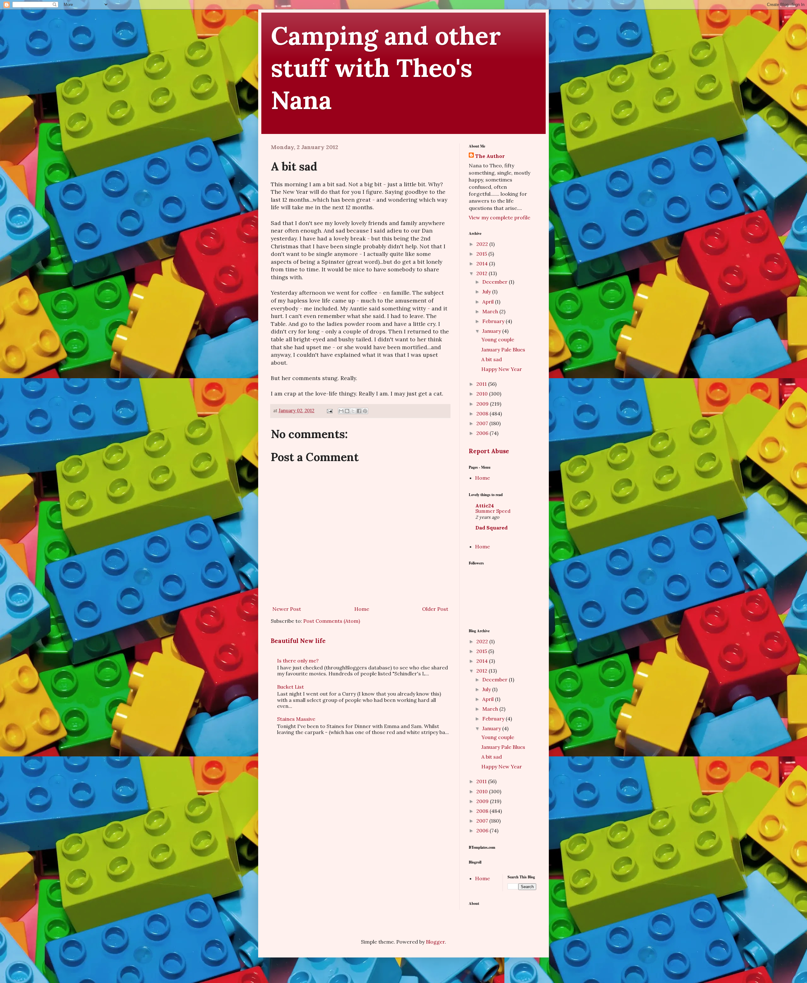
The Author (490, 156)
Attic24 (484, 505)
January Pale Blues (503, 349)
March (490, 311)
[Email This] (341, 411)
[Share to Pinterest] (365, 411)
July (487, 291)
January (492, 331)
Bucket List (290, 687)
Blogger (435, 942)
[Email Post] (329, 410)
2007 (482, 423)
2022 (482, 244)
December (495, 282)
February (494, 321)
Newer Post (286, 609)
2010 (482, 393)
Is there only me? (298, 660)
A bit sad (491, 359)
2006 (483, 433)
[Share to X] (353, 411)
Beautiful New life (298, 641)
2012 (482, 273)
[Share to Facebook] (359, 411)
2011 (482, 384)
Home (361, 609)
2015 (482, 254)
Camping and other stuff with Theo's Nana (386, 68)
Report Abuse (489, 451)
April (488, 301)
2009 (483, 404)
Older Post (435, 609)
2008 (483, 413)
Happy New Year (501, 369)
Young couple (497, 339)
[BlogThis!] (347, 411)
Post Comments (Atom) (331, 621)
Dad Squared (491, 527)
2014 (482, 263)
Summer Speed (492, 511)
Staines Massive (296, 719)
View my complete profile (499, 217)
